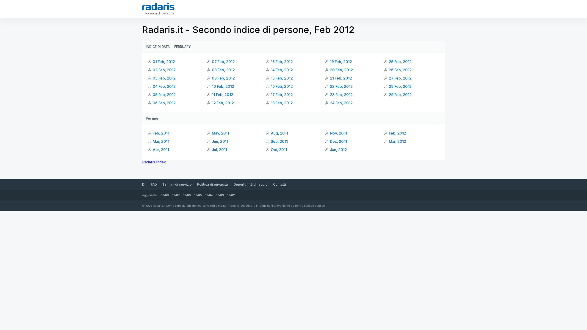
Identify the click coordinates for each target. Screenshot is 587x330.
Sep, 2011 (279, 141)
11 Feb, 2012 (222, 94)
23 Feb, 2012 (341, 94)
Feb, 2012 (397, 133)
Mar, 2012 (397, 141)
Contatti (279, 184)
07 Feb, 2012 (223, 61)
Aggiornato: (150, 195)
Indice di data (158, 47)
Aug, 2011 (279, 133)
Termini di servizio (177, 184)
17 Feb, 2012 (282, 94)
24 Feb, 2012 (341, 103)
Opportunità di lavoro (250, 184)
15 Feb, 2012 (282, 78)
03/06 (187, 195)
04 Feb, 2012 (164, 86)
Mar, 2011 (161, 141)
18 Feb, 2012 (282, 103)
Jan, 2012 (338, 149)
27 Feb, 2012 (400, 78)
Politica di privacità (212, 184)
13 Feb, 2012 (282, 61)
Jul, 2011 (219, 149)
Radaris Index (154, 162)
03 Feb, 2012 (164, 78)
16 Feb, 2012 (282, 86)
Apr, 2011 (161, 149)
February (182, 47)
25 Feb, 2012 (400, 61)
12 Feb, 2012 (223, 103)
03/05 (198, 195)
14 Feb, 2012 (282, 70)
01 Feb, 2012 (164, 61)
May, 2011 (220, 133)
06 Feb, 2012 (164, 103)
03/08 (165, 195)
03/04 (209, 195)
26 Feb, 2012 (400, 70)
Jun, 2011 (220, 141)
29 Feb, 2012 (400, 94)
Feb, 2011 (161, 133)
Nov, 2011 (338, 133)
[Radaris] (158, 6)
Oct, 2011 (279, 149)
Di (143, 184)
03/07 (176, 195)
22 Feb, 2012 (341, 86)
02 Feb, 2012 (164, 70)
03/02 (231, 195)
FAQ (154, 184)
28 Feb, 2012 (400, 86)
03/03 (220, 195)
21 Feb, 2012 (341, 78)
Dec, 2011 (338, 141)
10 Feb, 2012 (223, 86)
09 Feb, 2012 (223, 78)
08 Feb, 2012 (223, 70)
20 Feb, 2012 (341, 70)
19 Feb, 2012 (341, 61)
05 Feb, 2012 (164, 94)
